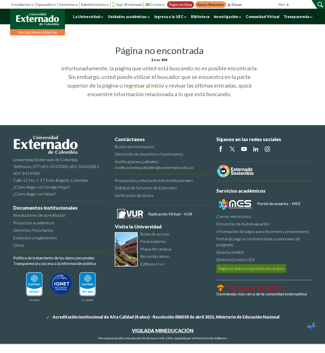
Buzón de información (134, 146)
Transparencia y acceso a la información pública (54, 263)
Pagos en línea (180, 4)
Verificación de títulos (134, 195)
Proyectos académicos (33, 222)
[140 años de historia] (311, 326)
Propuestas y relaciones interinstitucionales (154, 180)
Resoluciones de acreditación (39, 215)
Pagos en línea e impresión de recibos (251, 268)
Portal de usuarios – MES (278, 203)
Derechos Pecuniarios (33, 230)
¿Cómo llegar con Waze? (34, 193)
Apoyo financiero (210, 4)
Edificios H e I (152, 263)
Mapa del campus (155, 248)
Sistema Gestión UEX (235, 259)
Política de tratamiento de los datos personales (53, 257)
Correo (155, 4)
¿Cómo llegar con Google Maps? (41, 186)
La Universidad (86, 16)
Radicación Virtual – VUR (170, 213)
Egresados (45, 4)
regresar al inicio (144, 85)
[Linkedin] (255, 149)
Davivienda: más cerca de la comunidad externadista (261, 293)
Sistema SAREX (230, 252)
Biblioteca (200, 16)
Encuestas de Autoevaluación (243, 223)
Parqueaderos (153, 241)
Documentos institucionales (45, 208)
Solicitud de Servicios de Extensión (146, 187)
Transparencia (296, 16)
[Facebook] (220, 149)
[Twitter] (232, 149)
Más (282, 4)
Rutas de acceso (155, 233)
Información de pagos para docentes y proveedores (262, 231)
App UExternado (129, 4)
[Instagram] (267, 149)
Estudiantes (21, 4)
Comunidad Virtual (262, 16)
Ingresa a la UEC (168, 16)
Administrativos (93, 4)
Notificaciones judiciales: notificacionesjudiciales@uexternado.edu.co (154, 164)
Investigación (226, 16)
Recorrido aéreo (155, 256)
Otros (18, 245)
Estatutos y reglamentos (35, 237)
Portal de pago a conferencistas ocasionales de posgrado (258, 241)
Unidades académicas (127, 16)
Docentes (67, 4)
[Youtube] (244, 149)
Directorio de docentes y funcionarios (149, 154)
